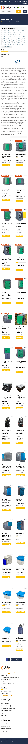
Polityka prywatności (6, 710)
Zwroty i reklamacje (6, 706)
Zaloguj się (24, 3)
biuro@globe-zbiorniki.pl (12, 673)
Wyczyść (7, 47)
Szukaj (18, 11)
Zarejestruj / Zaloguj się (7, 731)
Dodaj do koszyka (7, 475)
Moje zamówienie (5, 724)
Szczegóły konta (5, 726)
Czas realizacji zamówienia (8, 708)
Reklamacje (4, 715)
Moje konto (24, 1)
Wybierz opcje (6, 165)
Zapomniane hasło (6, 728)
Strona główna (5, 21)
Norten (12, 741)
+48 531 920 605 (7, 695)
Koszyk (18, 1)
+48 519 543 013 (6, 1)
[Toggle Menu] (25, 11)
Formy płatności (5, 703)
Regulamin (4, 713)
